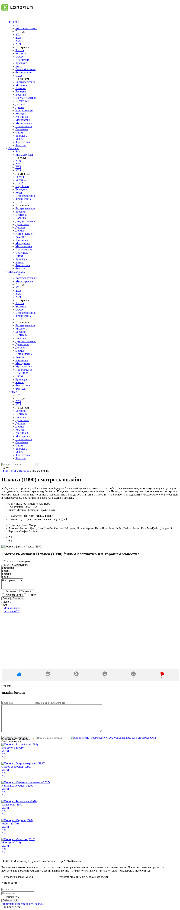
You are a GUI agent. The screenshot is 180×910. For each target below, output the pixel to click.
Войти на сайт (10, 900)
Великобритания (25, 69)
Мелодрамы (22, 119)
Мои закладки (12, 607)
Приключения (23, 126)
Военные (20, 94)
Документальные (25, 97)
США (18, 75)
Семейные (21, 129)
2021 (18, 44)
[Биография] (12, 567)
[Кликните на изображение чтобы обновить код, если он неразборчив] (114, 737)
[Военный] (12, 576)
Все (17, 25)
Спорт (19, 132)
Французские (23, 72)
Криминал (21, 116)
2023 (18, 37)
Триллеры (21, 135)
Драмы (19, 107)
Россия (19, 50)
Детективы (22, 100)
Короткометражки (26, 28)
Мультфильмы (16, 271)
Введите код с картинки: (16, 739)
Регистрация (9, 903)
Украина (20, 53)
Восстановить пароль (30, 903)
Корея (18, 66)
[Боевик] (12, 570)
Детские (20, 104)
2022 (18, 40)
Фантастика (22, 142)
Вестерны (21, 91)
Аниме (12, 391)
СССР (19, 56)
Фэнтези (20, 145)
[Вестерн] (12, 573)
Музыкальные (23, 123)
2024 (18, 34)
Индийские (22, 59)
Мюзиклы (21, 85)
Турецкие (21, 62)
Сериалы (13, 148)
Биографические (25, 81)
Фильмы (13, 21)
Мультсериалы (24, 154)
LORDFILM (8, 470)
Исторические (24, 110)
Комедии (20, 113)
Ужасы (19, 138)
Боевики (20, 88)
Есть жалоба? (12, 611)
